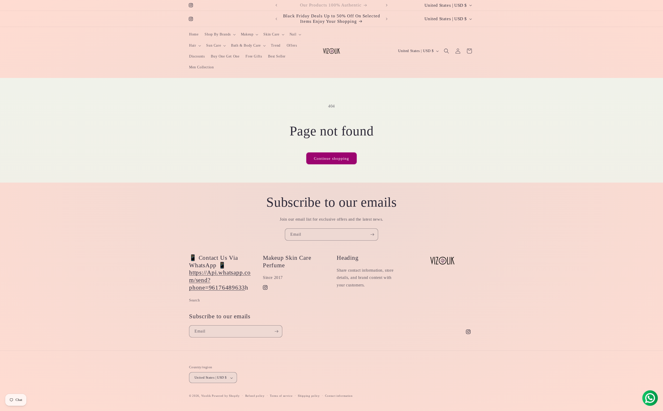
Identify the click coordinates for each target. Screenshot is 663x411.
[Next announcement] (386, 5)
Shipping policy (309, 395)
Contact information (338, 395)
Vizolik (206, 396)
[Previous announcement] (276, 5)
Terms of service (281, 395)
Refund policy (255, 395)
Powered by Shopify (226, 396)
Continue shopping (331, 158)
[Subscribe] (372, 234)
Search (194, 300)
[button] (219, 34)
